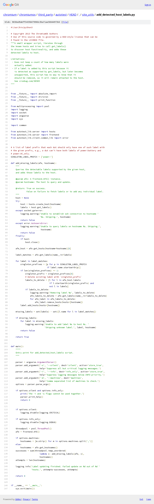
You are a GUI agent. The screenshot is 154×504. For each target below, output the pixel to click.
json (148, 499)
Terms (35, 499)
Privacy (26, 499)
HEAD (72, 14)
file (65, 22)
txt (141, 499)
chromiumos (27, 14)
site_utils (88, 14)
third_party (45, 14)
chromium (10, 14)
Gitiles (18, 499)
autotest (61, 14)
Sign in (148, 4)
